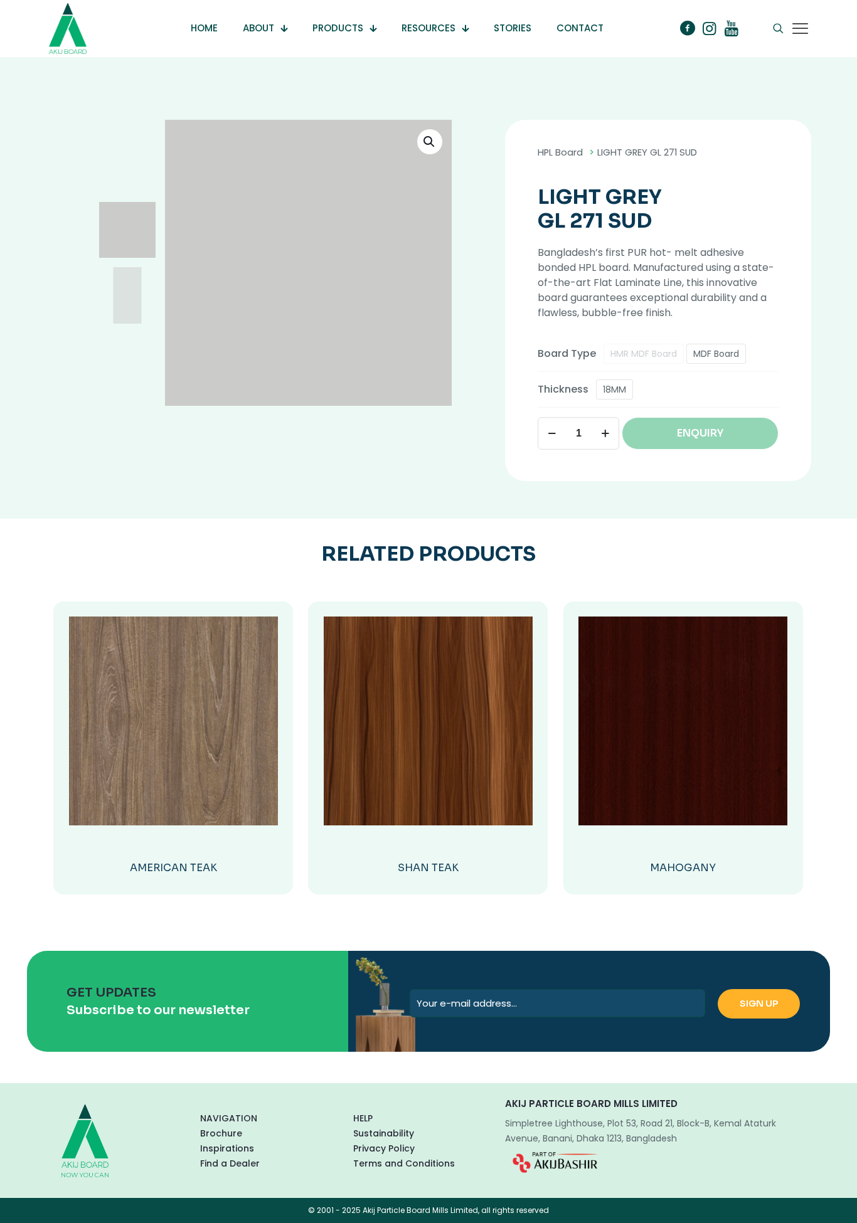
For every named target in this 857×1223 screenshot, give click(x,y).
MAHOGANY (683, 867)
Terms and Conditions (404, 1163)
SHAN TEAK (428, 867)
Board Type (567, 353)
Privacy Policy (384, 1148)
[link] (555, 1162)
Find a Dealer (230, 1163)
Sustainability (383, 1133)
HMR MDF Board (643, 353)
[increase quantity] (605, 433)
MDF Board (716, 353)
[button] (429, 141)
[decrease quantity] (552, 433)
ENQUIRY (700, 433)
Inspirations (227, 1148)
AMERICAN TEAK (173, 867)
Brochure (221, 1133)
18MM (614, 389)
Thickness (563, 389)
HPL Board (560, 152)
